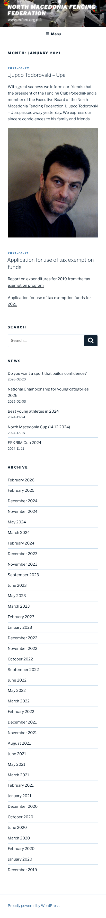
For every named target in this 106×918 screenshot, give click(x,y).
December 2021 (22, 722)
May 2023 (17, 595)
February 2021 (21, 785)
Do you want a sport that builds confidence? (47, 373)
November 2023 (23, 564)
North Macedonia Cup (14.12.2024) (39, 427)
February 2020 (21, 848)
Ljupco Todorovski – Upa (36, 75)
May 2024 (17, 522)
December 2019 (22, 870)
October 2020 (20, 817)
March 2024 (19, 532)
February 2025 (21, 490)
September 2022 (23, 669)
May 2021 (16, 764)
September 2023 (23, 575)
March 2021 (18, 775)
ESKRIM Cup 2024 (24, 442)
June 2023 (17, 585)
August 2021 (19, 743)
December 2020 (23, 806)
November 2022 (22, 648)
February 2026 (21, 480)
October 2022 (20, 659)
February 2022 (21, 711)
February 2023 (21, 617)
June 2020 (17, 827)
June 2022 (17, 680)
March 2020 (19, 838)
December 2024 (23, 501)
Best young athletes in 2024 (33, 411)
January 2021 (19, 796)
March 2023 (19, 606)
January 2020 (20, 859)
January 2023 (20, 627)
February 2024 (21, 543)
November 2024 (23, 511)
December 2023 (23, 553)
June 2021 (17, 754)
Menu (56, 34)
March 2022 (19, 701)
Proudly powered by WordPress (33, 905)
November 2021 (22, 732)
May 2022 (17, 690)
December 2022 (22, 638)
